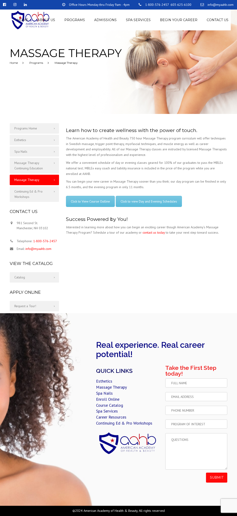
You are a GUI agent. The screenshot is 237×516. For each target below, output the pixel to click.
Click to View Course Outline (90, 201)
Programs (74, 20)
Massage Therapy (26, 180)
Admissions (105, 20)
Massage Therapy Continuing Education (28, 165)
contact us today (154, 232)
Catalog (19, 277)
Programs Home (25, 128)
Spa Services (138, 20)
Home (22, 20)
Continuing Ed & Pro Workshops (28, 194)
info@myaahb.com (38, 249)
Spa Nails (20, 151)
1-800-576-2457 (45, 241)
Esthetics (20, 140)
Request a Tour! (25, 306)
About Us (46, 20)
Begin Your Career (178, 20)
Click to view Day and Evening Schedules (149, 201)
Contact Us (217, 20)
